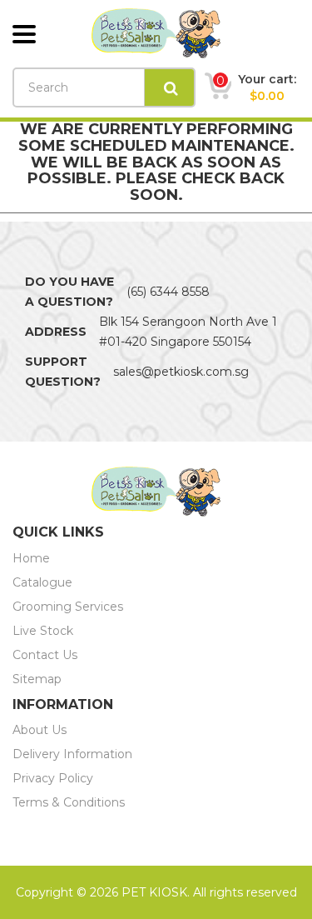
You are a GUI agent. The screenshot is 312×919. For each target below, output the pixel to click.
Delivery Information (72, 754)
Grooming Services (67, 606)
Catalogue (42, 582)
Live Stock (42, 630)
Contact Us (44, 654)
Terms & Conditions (68, 802)
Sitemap (37, 679)
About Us (39, 729)
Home (31, 558)
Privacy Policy (52, 778)
